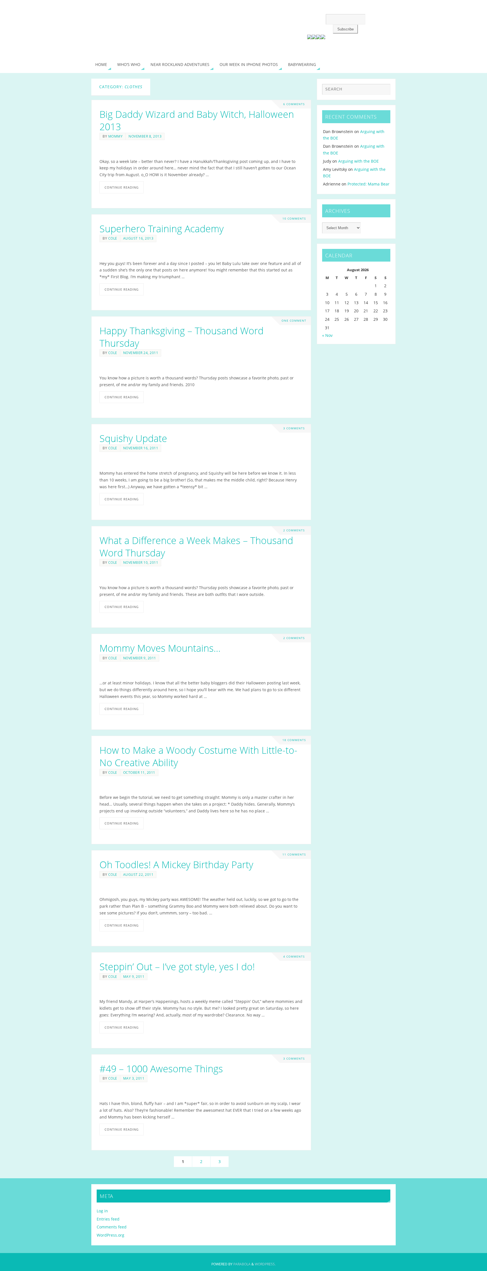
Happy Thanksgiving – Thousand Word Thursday (181, 337)
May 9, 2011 (134, 976)
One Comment (294, 320)
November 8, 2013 (145, 136)
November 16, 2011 (140, 448)
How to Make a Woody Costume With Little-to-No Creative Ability (198, 756)
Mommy (115, 136)
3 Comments (294, 428)
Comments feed (112, 1227)
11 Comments (294, 854)
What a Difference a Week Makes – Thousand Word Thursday (196, 546)
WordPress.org (110, 1235)
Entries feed (108, 1219)
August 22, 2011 (138, 874)
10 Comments (294, 218)
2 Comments (294, 530)
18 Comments (294, 740)
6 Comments (294, 104)
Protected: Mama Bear (368, 184)
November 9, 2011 (139, 658)
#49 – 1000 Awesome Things (161, 1068)
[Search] (383, 91)
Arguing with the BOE (358, 161)
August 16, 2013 (138, 238)
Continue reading (122, 187)
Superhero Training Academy (161, 228)
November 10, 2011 (140, 562)
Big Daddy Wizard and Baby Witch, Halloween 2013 (196, 120)
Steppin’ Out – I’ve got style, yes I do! (177, 966)
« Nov (327, 335)
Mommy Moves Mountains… (159, 648)
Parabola (242, 1264)
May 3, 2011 (134, 1078)
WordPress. (265, 1264)
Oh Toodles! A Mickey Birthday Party (176, 864)
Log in (102, 1210)
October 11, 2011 (139, 772)
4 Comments (294, 956)
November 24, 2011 (140, 352)
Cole (112, 238)
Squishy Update (133, 438)
